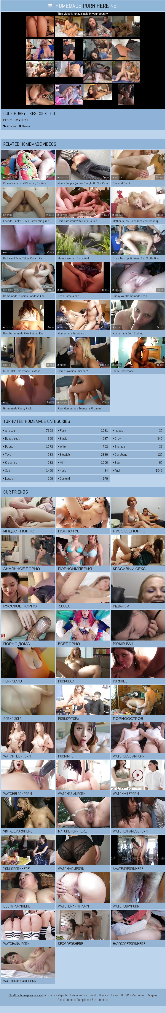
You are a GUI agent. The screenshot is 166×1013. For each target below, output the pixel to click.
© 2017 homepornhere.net (26, 995)
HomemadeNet (87, 6)
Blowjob (26, 126)
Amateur (11, 126)
